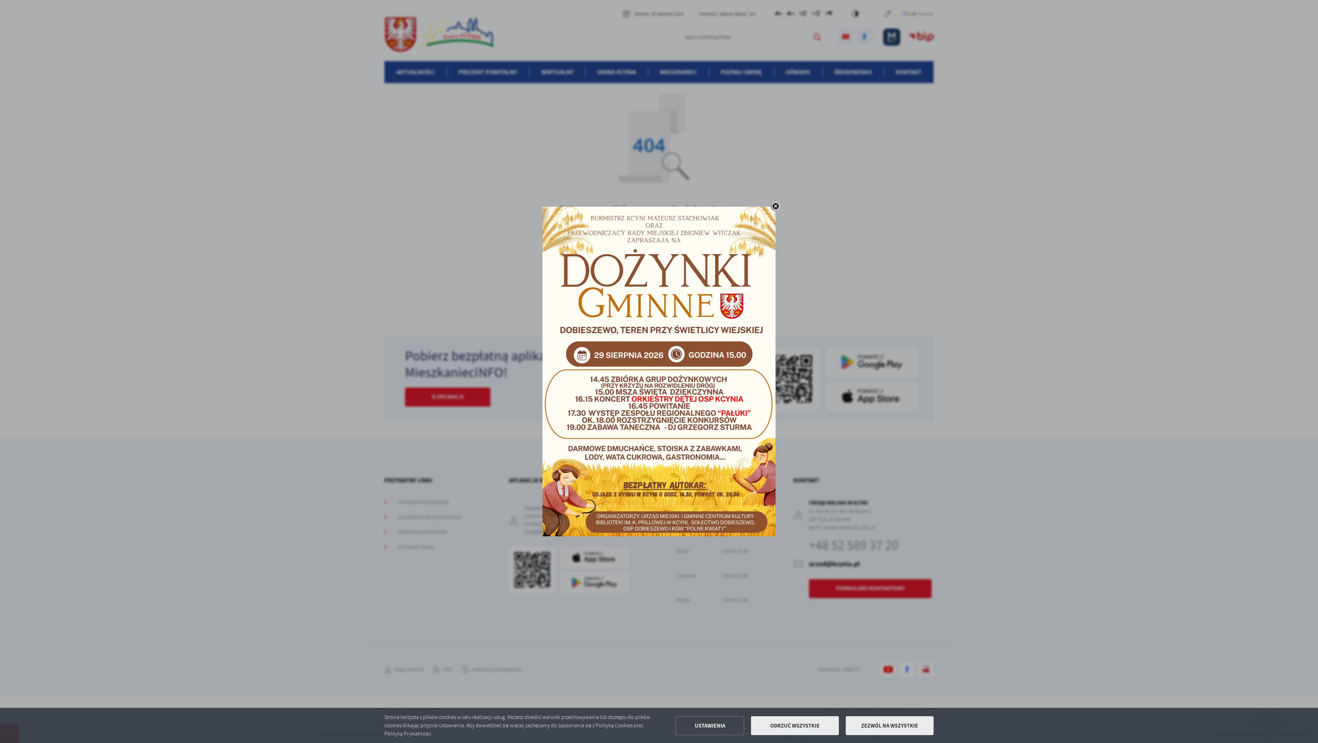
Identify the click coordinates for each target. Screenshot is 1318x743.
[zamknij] (776, 207)
